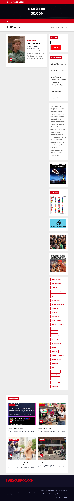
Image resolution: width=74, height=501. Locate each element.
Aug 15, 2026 (44, 431)
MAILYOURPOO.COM (19, 480)
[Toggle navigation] (66, 21)
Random (55, 363)
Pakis (61, 355)
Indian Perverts (14, 439)
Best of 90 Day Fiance (57, 295)
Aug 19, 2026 (14, 431)
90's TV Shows (31, 40)
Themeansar (9, 494)
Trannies (55, 379)
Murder (54, 351)
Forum (51, 494)
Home (53, 27)
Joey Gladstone (34, 43)
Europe (42, 439)
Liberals (55, 339)
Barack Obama (56, 291)
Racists (12, 404)
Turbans (55, 386)
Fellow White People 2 (58, 64)
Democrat (55, 316)
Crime (54, 312)
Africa (54, 287)
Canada (55, 308)
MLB (54, 347)
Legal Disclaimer (58, 494)
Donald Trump (56, 320)
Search (54, 38)
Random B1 (54, 98)
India (54, 328)
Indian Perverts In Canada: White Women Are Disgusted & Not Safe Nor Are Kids (22, 464)
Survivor (55, 375)
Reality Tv (55, 371)
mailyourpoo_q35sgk (28, 431)
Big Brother (56, 300)
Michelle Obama (57, 343)
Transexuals (56, 382)
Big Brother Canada (58, 304)
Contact (45, 494)
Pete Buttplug (56, 359)
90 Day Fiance (57, 279)
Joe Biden (55, 336)
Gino (61, 324)
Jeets (54, 332)
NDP (54, 355)
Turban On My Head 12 (58, 70)
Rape (54, 367)
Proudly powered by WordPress (15, 493)
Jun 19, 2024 (33, 46)
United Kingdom (56, 91)
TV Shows (64, 497)
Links (66, 494)
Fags (54, 324)
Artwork (57, 490)
